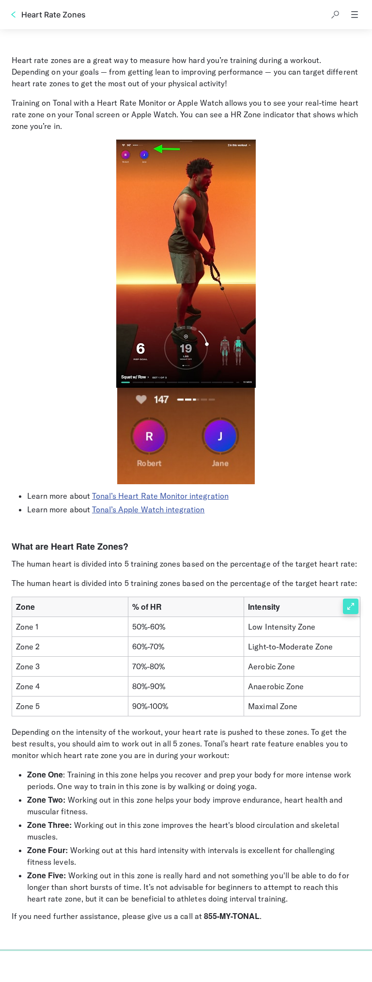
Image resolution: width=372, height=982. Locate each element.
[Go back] (13, 14)
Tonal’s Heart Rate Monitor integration (160, 496)
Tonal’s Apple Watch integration (148, 509)
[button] (335, 14)
